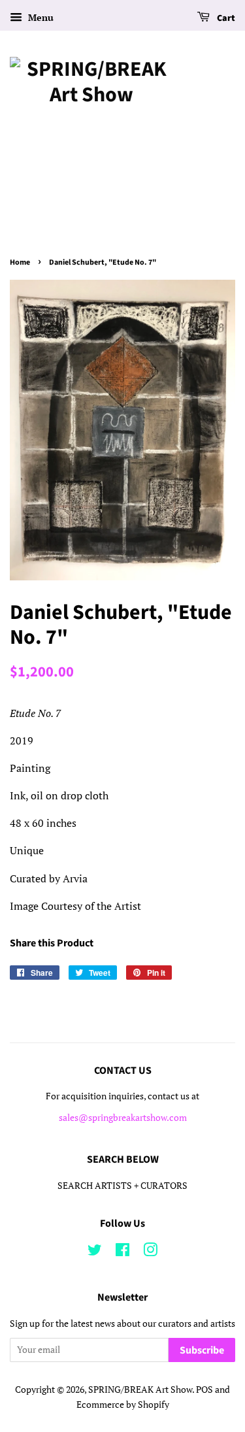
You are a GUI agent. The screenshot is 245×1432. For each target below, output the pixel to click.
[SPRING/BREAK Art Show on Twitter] (95, 1252)
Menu (39, 17)
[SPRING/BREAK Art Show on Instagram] (150, 1252)
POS (204, 1389)
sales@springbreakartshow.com (123, 1118)
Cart (225, 18)
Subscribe (202, 1350)
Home (20, 262)
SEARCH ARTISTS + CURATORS (122, 1185)
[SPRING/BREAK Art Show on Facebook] (122, 1252)
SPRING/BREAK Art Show (140, 1389)
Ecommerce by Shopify (122, 1404)
